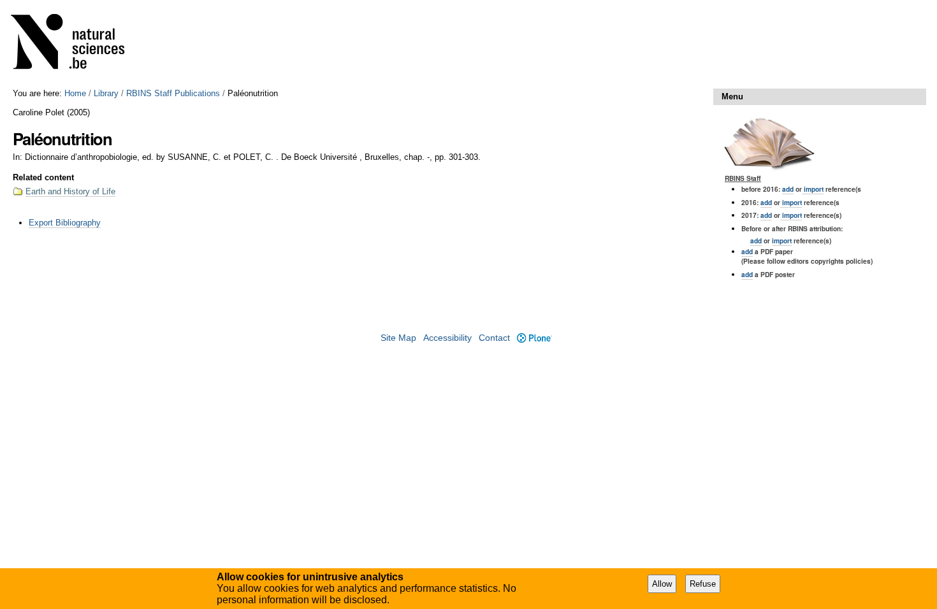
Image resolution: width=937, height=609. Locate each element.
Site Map (398, 338)
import (813, 189)
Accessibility (447, 338)
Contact (494, 338)
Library (106, 93)
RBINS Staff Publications (173, 93)
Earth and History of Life (70, 191)
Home (75, 93)
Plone (534, 338)
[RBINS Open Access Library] (76, 44)
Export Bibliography (65, 222)
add (788, 189)
